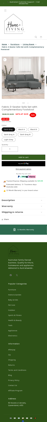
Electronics (12, 336)
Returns (11, 365)
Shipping (12, 360)
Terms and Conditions (17, 370)
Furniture (14, 44)
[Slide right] (28, 103)
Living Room (28, 44)
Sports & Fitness (15, 315)
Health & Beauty (15, 320)
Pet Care (11, 305)
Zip (9, 355)
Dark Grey (8, 129)
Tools (10, 325)
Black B (33, 129)
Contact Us (12, 385)
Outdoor (11, 310)
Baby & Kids (13, 300)
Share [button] (6, 219)
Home (4, 44)
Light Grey (8, 139)
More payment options (23, 169)
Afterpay (11, 350)
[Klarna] (32, 176)
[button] (5, 10)
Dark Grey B (25, 134)
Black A (21, 129)
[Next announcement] (42, 3)
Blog (10, 375)
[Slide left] (18, 103)
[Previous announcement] (4, 3)
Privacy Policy (13, 380)
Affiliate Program (15, 390)
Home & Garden (14, 295)
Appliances (12, 330)
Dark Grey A (9, 134)
